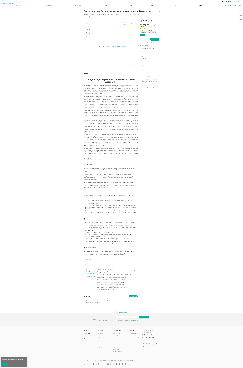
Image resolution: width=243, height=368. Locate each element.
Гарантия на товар (117, 337)
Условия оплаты (116, 333)
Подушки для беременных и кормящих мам (113, 272)
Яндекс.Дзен (146, 346)
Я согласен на (128, 320)
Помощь (132, 330)
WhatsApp (143, 346)
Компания (100, 330)
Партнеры (99, 342)
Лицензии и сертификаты (119, 344)
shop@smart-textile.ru (150, 334)
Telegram (146, 343)
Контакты (99, 344)
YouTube (149, 343)
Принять (5, 364)
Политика (115, 341)
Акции (86, 335)
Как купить (87, 333)
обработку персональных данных (131, 320)
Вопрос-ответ (133, 339)
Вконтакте (143, 343)
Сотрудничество (117, 349)
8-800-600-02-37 (227, 1)
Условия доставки (117, 335)
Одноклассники (153, 343)
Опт (131, 342)
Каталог (86, 330)
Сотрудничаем (133, 341)
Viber (156, 343)
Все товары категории (148, 61)
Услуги (86, 338)
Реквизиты (115, 339)
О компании (100, 333)
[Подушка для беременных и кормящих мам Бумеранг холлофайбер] (113, 47)
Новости (99, 335)
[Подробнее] (134, 270)
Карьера (99, 337)
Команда (99, 339)
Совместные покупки (118, 351)
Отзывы (98, 341)
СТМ (114, 347)
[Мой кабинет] (225, 5)
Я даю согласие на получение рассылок (126, 322)
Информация (117, 330)
